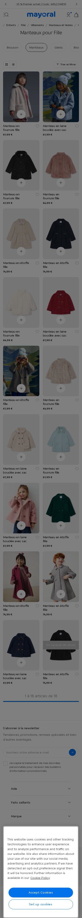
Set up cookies (40, 904)
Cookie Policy (40, 878)
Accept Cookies (41, 892)
